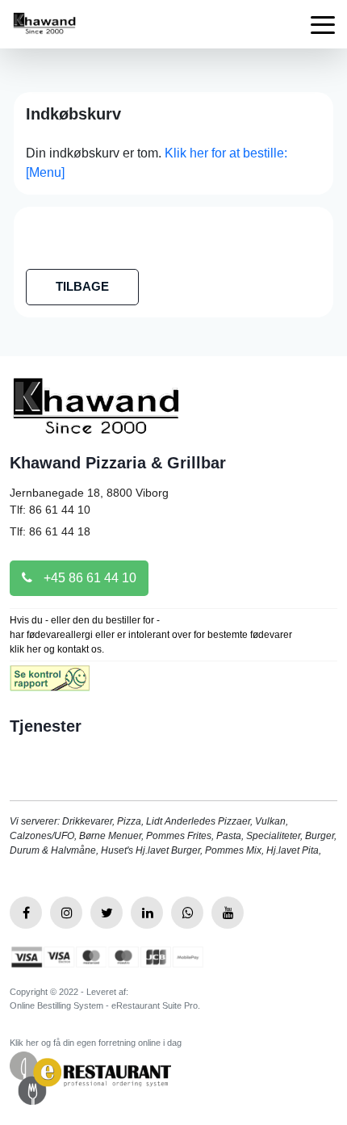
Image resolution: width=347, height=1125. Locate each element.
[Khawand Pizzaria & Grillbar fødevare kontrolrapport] (50, 684)
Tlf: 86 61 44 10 (50, 509)
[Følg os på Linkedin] (147, 912)
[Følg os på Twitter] (106, 912)
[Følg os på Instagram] (66, 912)
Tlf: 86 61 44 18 (50, 531)
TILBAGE (82, 286)
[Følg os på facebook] (26, 912)
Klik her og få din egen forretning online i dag (96, 1042)
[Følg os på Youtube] (227, 912)
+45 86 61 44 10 (88, 578)
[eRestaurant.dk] (90, 1077)
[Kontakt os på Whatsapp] (187, 912)
